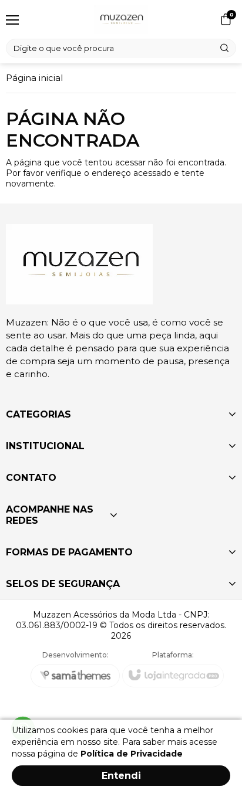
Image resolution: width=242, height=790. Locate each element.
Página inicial (34, 77)
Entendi (121, 775)
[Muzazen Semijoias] (120, 19)
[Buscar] (225, 48)
